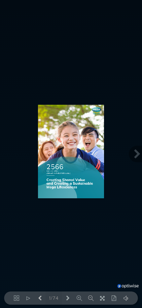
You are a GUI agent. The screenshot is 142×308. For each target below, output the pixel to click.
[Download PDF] (114, 298)
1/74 (53, 298)
